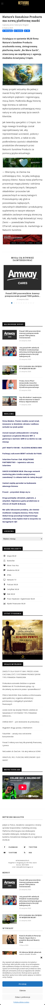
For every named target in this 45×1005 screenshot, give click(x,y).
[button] (41, 957)
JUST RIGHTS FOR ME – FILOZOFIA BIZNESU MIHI (22, 448)
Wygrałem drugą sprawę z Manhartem (17, 728)
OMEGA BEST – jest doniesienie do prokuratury (20, 722)
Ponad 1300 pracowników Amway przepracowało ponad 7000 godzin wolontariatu (30, 334)
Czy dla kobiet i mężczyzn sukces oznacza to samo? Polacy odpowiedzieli (30, 399)
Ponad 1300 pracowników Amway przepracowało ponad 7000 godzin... (22, 294)
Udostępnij (8, 31)
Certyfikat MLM (12, 589)
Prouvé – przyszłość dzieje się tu (16, 492)
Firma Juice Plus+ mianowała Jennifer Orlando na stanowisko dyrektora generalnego (29, 384)
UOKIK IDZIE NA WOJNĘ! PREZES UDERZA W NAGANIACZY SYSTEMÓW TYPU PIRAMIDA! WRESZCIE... (20, 713)
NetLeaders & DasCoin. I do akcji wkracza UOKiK (21, 751)
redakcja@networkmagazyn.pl (24, 867)
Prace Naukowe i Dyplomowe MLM (20, 599)
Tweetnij (19, 31)
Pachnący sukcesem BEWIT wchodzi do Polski (22, 453)
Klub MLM (10, 594)
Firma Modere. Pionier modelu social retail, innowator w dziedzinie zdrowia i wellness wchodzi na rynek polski (20, 424)
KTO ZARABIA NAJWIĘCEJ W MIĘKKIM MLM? (30, 367)
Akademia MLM (12, 570)
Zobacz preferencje (22, 997)
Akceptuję (22, 984)
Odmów (22, 991)
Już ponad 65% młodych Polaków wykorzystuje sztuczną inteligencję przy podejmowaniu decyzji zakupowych (30, 352)
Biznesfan (10, 561)
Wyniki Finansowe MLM (15, 603)
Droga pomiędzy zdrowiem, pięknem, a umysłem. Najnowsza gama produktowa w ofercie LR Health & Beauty (20, 501)
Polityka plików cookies (21, 1002)
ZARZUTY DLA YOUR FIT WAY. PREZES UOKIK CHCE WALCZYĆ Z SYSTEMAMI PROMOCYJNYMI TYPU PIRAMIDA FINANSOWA (21, 674)
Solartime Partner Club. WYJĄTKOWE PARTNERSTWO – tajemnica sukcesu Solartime (18, 462)
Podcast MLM (12, 584)
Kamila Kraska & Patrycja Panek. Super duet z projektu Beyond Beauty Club (30, 939)
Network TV (11, 580)
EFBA (8, 575)
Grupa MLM (11, 556)
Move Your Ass (12, 565)
